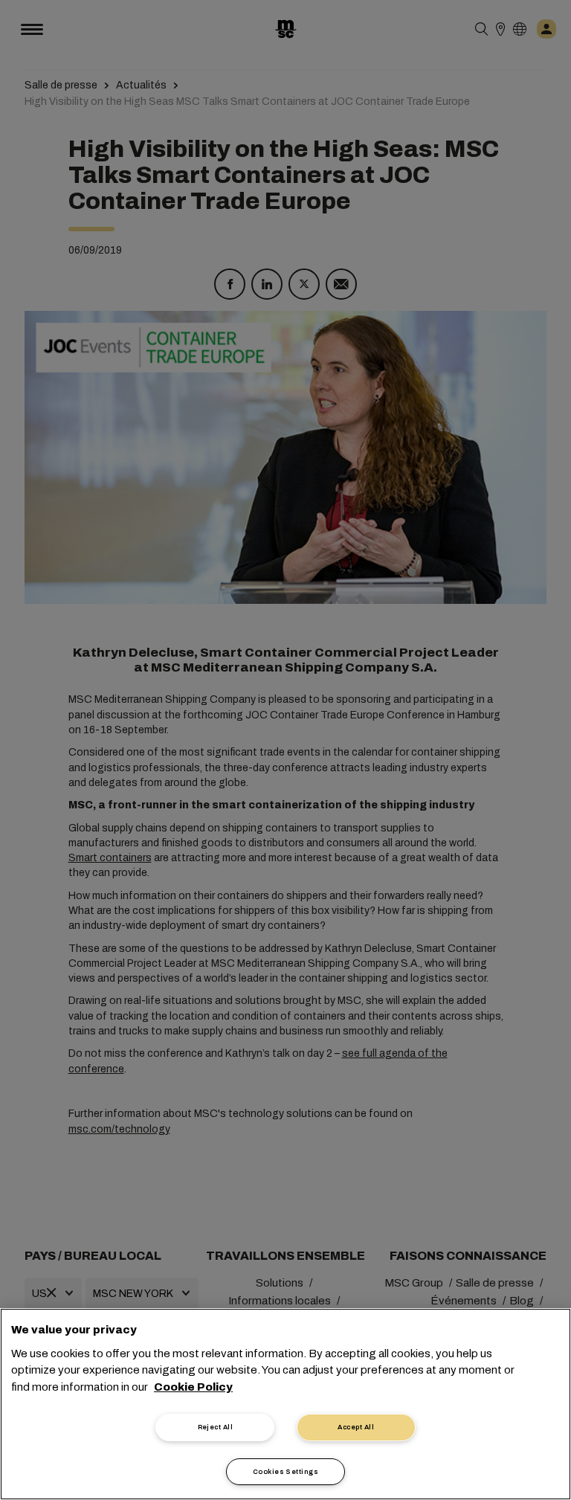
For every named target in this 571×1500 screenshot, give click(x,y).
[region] (285, 1404)
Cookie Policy (193, 1387)
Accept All (356, 1427)
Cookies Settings (285, 1471)
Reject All (215, 1427)
